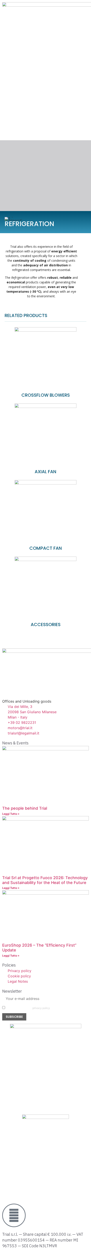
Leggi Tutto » (10, 813)
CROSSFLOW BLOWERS (45, 395)
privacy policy (41, 1008)
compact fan (45, 548)
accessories (46, 624)
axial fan (45, 472)
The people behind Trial (24, 808)
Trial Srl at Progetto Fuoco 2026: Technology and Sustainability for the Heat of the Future (45, 880)
